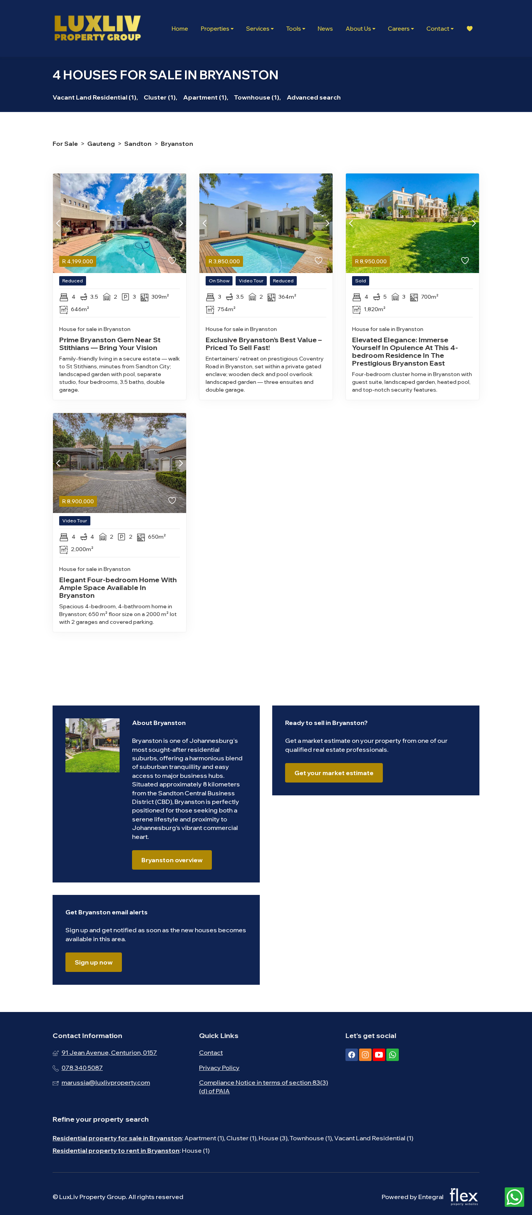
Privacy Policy (219, 1067)
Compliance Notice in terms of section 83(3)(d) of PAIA (263, 1086)
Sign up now (94, 962)
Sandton (137, 143)
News (325, 28)
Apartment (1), (205, 97)
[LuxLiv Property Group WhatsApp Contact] (514, 1197)
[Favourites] (469, 28)
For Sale (65, 143)
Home (179, 28)
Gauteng (101, 143)
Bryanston (177, 143)
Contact (438, 28)
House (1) (196, 1150)
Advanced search (314, 97)
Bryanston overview (172, 860)
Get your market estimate (333, 773)
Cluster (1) (241, 1138)
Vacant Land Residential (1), (95, 97)
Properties (216, 28)
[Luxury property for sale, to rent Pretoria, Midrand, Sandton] (97, 28)
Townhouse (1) (311, 1138)
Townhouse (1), (257, 97)
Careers (399, 28)
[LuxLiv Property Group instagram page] (365, 1054)
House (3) (273, 1138)
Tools (294, 28)
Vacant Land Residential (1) (373, 1138)
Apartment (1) (204, 1138)
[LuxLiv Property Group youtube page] (379, 1054)
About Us (358, 28)
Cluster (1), (160, 97)
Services (258, 28)
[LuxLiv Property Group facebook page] (351, 1054)
